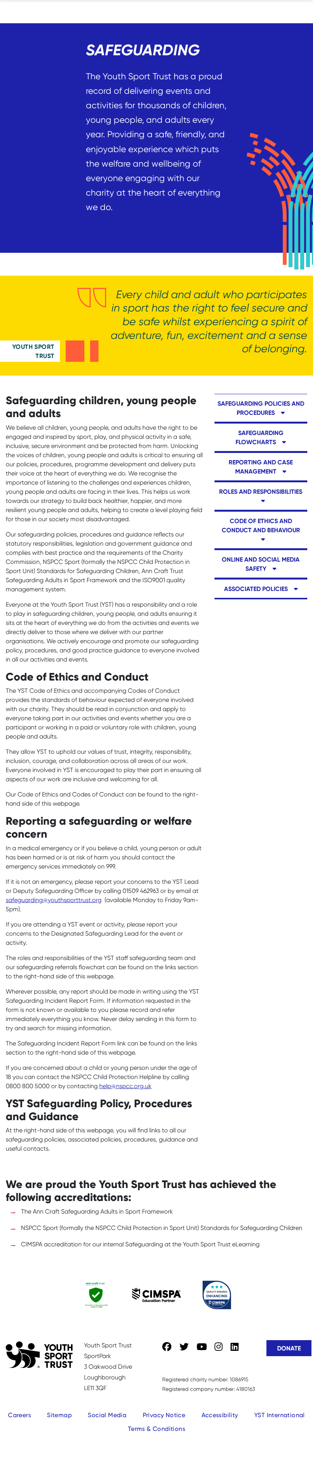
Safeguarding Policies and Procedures (261, 408)
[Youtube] (202, 1347)
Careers (19, 1415)
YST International (279, 1415)
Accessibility (220, 1415)
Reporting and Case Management (261, 466)
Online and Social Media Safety (261, 564)
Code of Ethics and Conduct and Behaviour (261, 525)
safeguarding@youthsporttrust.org (54, 900)
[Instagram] (219, 1347)
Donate (289, 1348)
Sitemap (59, 1415)
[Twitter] (184, 1347)
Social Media (107, 1415)
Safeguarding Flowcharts (260, 437)
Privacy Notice (164, 1415)
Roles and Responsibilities (260, 491)
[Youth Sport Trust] (39, 1354)
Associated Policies (256, 588)
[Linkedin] (235, 1347)
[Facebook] (166, 1347)
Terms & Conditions (156, 1428)
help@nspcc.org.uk (125, 1086)
